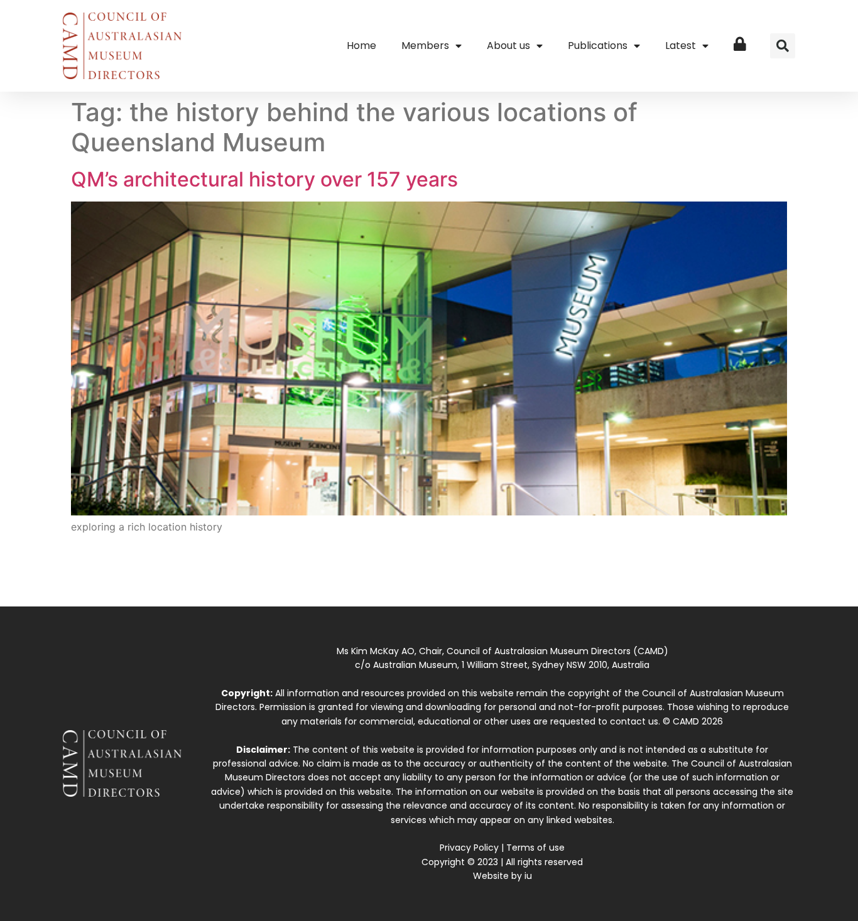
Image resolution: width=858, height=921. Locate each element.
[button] (782, 45)
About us (508, 45)
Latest (680, 45)
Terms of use (535, 847)
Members (425, 45)
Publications (597, 45)
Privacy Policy (469, 847)
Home (361, 45)
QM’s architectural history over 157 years (264, 179)
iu (528, 876)
